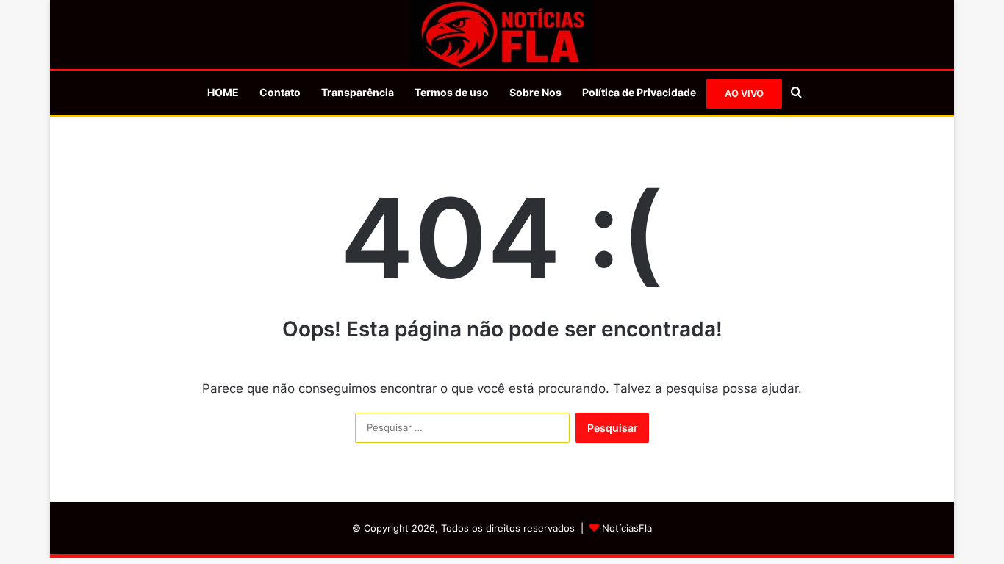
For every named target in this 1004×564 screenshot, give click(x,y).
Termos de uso (452, 92)
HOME (223, 92)
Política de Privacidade (639, 92)
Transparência (357, 92)
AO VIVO (744, 93)
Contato (280, 92)
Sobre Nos (535, 92)
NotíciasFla (627, 528)
